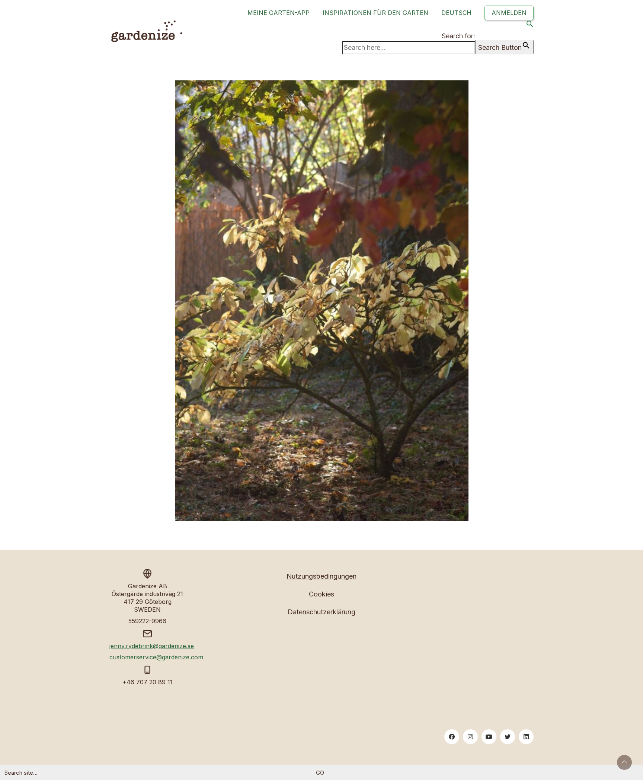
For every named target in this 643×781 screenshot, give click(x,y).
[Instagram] (470, 736)
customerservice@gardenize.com (156, 657)
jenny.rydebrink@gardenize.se (151, 646)
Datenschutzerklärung (321, 612)
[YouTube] (489, 736)
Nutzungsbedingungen (321, 576)
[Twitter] (507, 736)
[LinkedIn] (526, 736)
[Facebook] (451, 736)
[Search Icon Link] (530, 25)
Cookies (321, 594)
